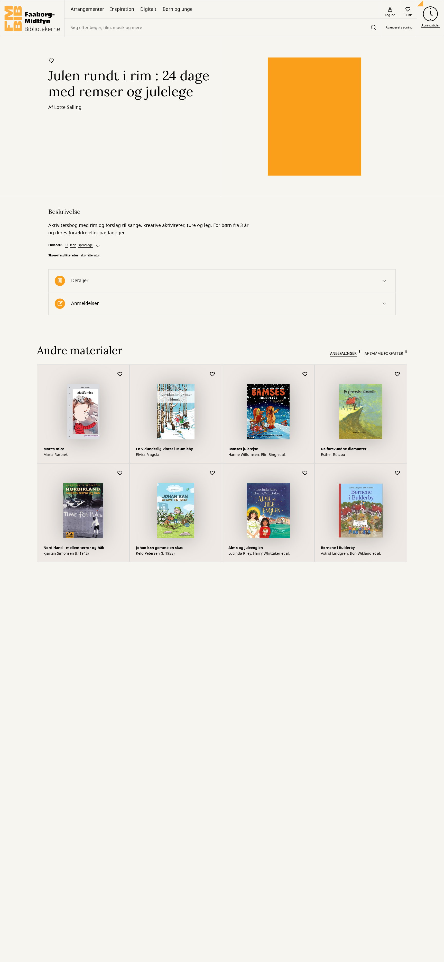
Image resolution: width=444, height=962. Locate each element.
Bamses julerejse (243, 449)
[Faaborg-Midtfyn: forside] (32, 18)
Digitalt (148, 9)
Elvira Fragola (147, 455)
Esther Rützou (333, 455)
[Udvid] (98, 246)
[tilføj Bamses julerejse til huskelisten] (305, 374)
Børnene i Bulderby (338, 548)
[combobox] (222, 27)
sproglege (85, 245)
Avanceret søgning (399, 27)
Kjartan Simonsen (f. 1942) (66, 554)
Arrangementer (87, 9)
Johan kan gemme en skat (159, 548)
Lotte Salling (67, 107)
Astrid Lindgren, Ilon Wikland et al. (351, 554)
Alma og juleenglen (245, 548)
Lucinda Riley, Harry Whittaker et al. (259, 554)
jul (66, 245)
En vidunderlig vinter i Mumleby (164, 449)
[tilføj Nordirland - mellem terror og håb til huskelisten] (120, 473)
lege (73, 245)
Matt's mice (53, 449)
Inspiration (122, 9)
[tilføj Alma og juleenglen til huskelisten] (305, 473)
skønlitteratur (90, 255)
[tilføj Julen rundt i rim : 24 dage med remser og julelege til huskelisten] (51, 60)
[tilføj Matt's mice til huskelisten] (120, 374)
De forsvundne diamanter (343, 449)
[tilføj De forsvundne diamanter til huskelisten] (397, 374)
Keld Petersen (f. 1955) (155, 554)
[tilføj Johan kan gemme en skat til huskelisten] (212, 473)
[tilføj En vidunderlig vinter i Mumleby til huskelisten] (212, 374)
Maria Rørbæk (55, 455)
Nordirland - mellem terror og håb (73, 548)
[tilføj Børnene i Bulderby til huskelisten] (397, 473)
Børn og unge (177, 9)
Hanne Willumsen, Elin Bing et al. (257, 455)
